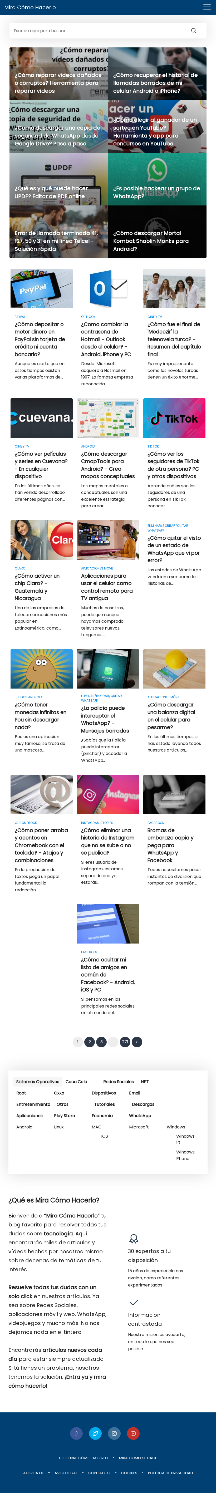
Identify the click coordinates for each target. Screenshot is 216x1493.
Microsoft (139, 1127)
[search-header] (199, 30)
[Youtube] (133, 1433)
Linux (59, 1127)
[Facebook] (76, 1433)
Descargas (143, 1104)
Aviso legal (66, 1473)
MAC (96, 1127)
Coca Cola (76, 1082)
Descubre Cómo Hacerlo (83, 1458)
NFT (145, 1082)
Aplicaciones (29, 1116)
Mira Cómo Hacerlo (30, 7)
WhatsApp (140, 1116)
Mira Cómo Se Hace (138, 1458)
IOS (104, 1136)
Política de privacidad (170, 1473)
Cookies (129, 1473)
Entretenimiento (33, 1104)
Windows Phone (185, 1155)
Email (134, 1093)
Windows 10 (185, 1139)
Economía (102, 1116)
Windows (176, 1127)
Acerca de (33, 1473)
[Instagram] (114, 1433)
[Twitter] (95, 1433)
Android (24, 1127)
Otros (62, 1104)
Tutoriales (104, 1104)
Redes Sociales (118, 1082)
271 (125, 1042)
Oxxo (59, 1093)
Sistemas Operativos (37, 1082)
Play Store (64, 1116)
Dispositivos (104, 1093)
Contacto (99, 1473)
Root (21, 1093)
